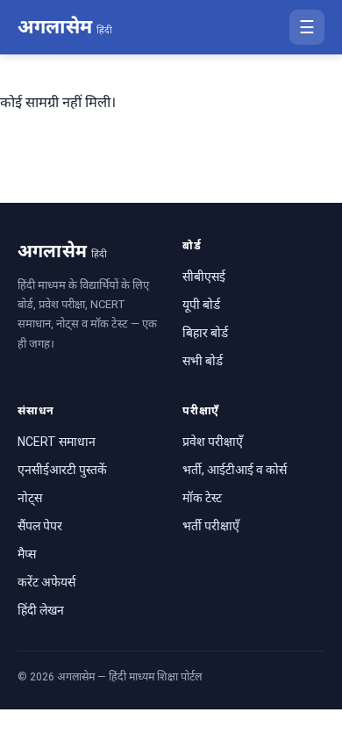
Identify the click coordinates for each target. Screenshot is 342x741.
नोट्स (30, 498)
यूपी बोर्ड (201, 305)
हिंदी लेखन (41, 610)
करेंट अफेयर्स (46, 582)
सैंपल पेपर (40, 526)
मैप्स (27, 554)
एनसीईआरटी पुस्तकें (62, 470)
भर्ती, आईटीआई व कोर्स (234, 470)
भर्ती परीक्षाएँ (210, 526)
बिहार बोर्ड (205, 333)
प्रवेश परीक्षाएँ (212, 442)
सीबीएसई (203, 277)
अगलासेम (65, 27)
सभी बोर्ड (202, 361)
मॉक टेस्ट (202, 498)
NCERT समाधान (57, 442)
